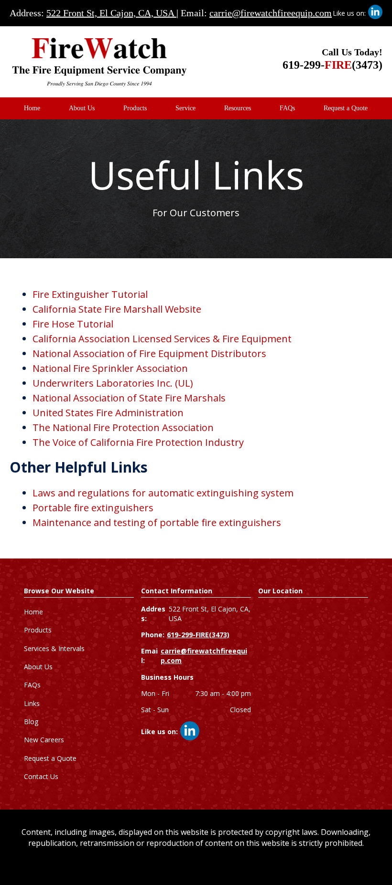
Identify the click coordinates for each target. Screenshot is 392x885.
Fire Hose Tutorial (73, 323)
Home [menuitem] (32, 108)
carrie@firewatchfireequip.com (270, 13)
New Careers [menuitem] (44, 739)
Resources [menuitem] (237, 108)
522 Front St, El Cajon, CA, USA (111, 13)
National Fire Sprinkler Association (110, 368)
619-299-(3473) (332, 65)
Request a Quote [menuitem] (346, 108)
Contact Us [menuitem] (41, 776)
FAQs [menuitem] (287, 108)
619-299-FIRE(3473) (198, 634)
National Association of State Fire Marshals (129, 397)
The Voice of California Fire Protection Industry (138, 442)
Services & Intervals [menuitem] (54, 648)
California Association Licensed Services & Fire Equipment (162, 338)
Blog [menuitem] (31, 721)
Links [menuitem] (32, 703)
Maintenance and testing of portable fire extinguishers (157, 522)
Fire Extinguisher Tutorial (90, 294)
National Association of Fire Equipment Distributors (149, 353)
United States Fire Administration (108, 412)
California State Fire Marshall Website (117, 309)
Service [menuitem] (185, 108)
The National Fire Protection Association (123, 427)
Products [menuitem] (135, 108)
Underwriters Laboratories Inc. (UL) (113, 383)
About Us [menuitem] (82, 108)
